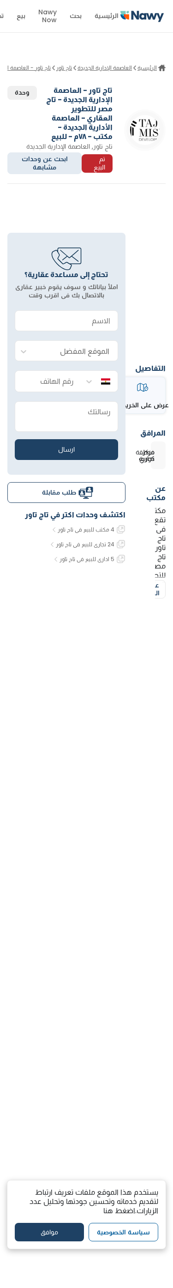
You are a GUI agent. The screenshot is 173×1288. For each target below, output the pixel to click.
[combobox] (75, 351)
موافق (49, 1232)
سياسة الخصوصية (123, 1232)
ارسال (66, 449)
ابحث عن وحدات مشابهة (45, 163)
